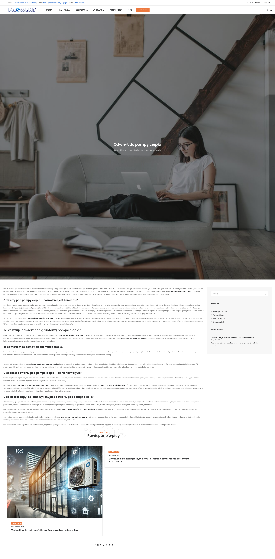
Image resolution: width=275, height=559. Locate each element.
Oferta (49, 10)
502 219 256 (79, 3)
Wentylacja (99, 10)
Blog (130, 10)
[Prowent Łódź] (21, 10)
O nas (249, 3)
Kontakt (267, 3)
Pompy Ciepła (116, 10)
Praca (257, 3)
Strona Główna (120, 150)
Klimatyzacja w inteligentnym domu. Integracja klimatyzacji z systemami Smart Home (51, 460)
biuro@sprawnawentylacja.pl (55, 3)
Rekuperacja (82, 10)
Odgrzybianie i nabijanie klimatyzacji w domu (133, 458)
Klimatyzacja (63, 10)
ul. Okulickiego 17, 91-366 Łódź (24, 3)
